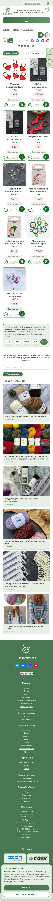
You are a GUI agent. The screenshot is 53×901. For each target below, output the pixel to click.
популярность (37, 53)
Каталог (16, 30)
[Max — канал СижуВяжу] (42, 40)
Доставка (26, 765)
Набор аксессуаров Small (39, 85)
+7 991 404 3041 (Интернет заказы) (26, 831)
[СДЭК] (38, 858)
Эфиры (26, 752)
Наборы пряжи (26, 703)
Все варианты (14, 309)
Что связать (9, 342)
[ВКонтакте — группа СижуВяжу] (37, 40)
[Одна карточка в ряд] (5, 40)
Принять (26, 887)
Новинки (26, 736)
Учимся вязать (26, 719)
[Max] (30, 666)
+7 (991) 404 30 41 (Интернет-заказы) (28, 12)
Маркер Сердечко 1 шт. (14, 85)
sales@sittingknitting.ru (26, 837)
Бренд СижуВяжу (26, 707)
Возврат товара (26, 778)
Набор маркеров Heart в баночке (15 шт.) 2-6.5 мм (14, 242)
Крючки (26, 694)
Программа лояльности (26, 775)
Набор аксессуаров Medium (14, 137)
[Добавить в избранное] (6, 105)
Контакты (26, 772)
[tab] (36, 79)
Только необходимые (26, 894)
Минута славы (44, 342)
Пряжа (26, 688)
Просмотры (26, 798)
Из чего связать (26, 342)
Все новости (26, 730)
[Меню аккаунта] (47, 3)
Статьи (26, 733)
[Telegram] (17, 666)
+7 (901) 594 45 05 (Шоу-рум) (28, 10)
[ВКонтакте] (23, 666)
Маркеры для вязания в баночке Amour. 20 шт (14, 294)
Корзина (27, 801)
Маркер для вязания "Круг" (39, 242)
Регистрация (26, 795)
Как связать (18, 342)
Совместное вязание (26, 749)
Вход (26, 792)
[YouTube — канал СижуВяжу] (47, 40)
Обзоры (26, 742)
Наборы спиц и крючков (26, 700)
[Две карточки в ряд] (10, 40)
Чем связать (35, 342)
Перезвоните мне (32, 3)
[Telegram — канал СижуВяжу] (32, 40)
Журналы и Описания (26, 713)
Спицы (26, 691)
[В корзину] (22, 104)
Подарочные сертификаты (26, 710)
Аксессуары (28, 30)
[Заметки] (47, 35)
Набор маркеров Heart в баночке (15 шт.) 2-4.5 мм (38, 190)
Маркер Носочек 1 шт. (38, 137)
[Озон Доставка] (15, 858)
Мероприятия (26, 745)
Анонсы (26, 739)
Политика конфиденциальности (26, 781)
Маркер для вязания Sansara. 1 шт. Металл (14, 190)
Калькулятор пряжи (26, 762)
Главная (6, 30)
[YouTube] (36, 666)
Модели (26, 716)
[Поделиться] (27, 40)
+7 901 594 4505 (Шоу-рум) (26, 829)
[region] (38, 69)
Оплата (26, 769)
